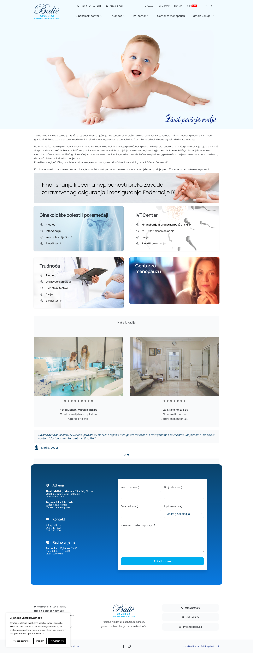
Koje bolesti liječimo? (59, 237)
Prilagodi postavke (21, 640)
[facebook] (206, 6)
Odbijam (40, 640)
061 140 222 (53, 527)
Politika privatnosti (210, 646)
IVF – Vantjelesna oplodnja (158, 231)
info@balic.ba (53, 525)
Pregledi (51, 224)
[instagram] (211, 6)
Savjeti (146, 237)
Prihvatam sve (57, 640)
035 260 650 (53, 530)
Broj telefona (173, 487)
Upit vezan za (173, 506)
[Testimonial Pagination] (125, 455)
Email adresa (129, 506)
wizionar (76, 646)
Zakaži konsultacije (154, 243)
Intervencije (53, 231)
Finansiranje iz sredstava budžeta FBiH (166, 224)
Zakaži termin (54, 243)
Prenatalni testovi (57, 288)
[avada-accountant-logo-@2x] (46, 5)
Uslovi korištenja (191, 646)
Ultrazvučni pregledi (58, 281)
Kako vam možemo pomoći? (138, 525)
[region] (38, 630)
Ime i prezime (130, 487)
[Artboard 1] (126, 174)
